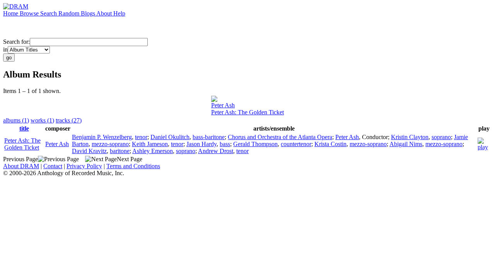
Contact (52, 166)
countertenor (296, 144)
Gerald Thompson (255, 144)
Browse (30, 13)
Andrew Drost (215, 151)
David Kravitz (89, 151)
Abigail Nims (405, 144)
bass (225, 144)
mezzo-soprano (110, 144)
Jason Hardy (201, 144)
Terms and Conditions (133, 166)
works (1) (42, 120)
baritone (120, 151)
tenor (141, 137)
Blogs (88, 13)
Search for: (16, 41)
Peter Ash (223, 105)
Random (69, 13)
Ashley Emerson (152, 151)
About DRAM (21, 166)
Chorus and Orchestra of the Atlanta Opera (280, 137)
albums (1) (16, 120)
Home (11, 13)
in (5, 49)
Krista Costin (330, 144)
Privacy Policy (84, 166)
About (104, 13)
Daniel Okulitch (169, 137)
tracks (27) (69, 120)
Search (49, 13)
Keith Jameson (150, 144)
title (24, 128)
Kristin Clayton (409, 137)
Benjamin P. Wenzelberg (102, 137)
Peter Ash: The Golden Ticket (247, 112)
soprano (441, 137)
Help (119, 13)
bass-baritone (209, 137)
